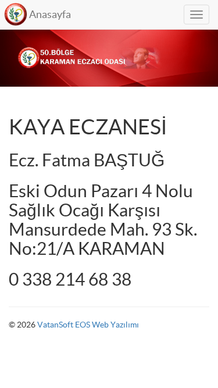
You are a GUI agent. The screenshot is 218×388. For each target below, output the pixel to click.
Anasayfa (50, 14)
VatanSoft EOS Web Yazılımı (88, 324)
